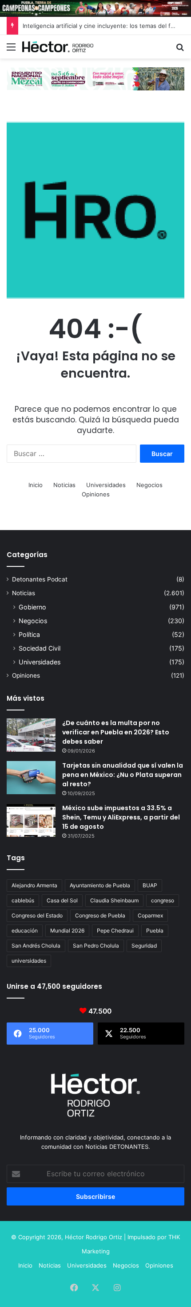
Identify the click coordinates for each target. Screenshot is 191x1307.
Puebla (154, 930)
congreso (162, 900)
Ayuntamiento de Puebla (100, 885)
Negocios (149, 484)
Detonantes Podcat (40, 579)
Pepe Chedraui (115, 930)
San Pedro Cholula (96, 945)
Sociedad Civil (39, 648)
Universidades (106, 484)
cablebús (23, 900)
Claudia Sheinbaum (114, 900)
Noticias (64, 484)
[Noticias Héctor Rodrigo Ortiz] (57, 46)
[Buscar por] (179, 50)
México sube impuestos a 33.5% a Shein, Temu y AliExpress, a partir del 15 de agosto (121, 817)
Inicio (35, 484)
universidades (29, 960)
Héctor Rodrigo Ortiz (93, 1237)
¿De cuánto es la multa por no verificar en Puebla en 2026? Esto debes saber (115, 732)
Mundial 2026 (67, 930)
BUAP (150, 885)
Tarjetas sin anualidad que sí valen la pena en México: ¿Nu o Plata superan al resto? (122, 774)
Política (29, 634)
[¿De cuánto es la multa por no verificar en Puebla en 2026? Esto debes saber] (31, 735)
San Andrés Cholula (36, 945)
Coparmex (150, 915)
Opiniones (96, 494)
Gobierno (32, 607)
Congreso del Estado (37, 915)
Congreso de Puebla (100, 915)
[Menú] (11, 50)
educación (25, 930)
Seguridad (144, 945)
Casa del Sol (62, 900)
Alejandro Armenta (34, 885)
